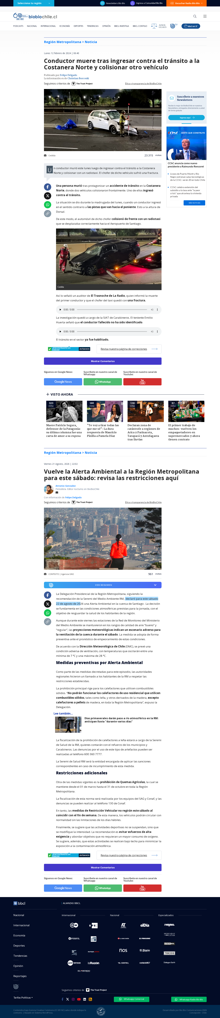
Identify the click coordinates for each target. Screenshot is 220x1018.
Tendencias (92, 26)
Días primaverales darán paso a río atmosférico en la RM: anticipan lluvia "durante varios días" (121, 720)
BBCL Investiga (121, 26)
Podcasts (18, 26)
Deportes (78, 26)
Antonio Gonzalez (66, 485)
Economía (65, 26)
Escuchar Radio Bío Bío (187, 3)
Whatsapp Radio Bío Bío (191, 999)
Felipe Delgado (68, 75)
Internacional (48, 26)
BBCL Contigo (140, 26)
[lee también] (69, 725)
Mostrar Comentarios (103, 361)
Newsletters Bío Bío (115, 3)
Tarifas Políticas (22, 997)
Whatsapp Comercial (133, 999)
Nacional (32, 26)
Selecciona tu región (29, 3)
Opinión (106, 26)
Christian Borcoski (78, 78)
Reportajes (20, 976)
